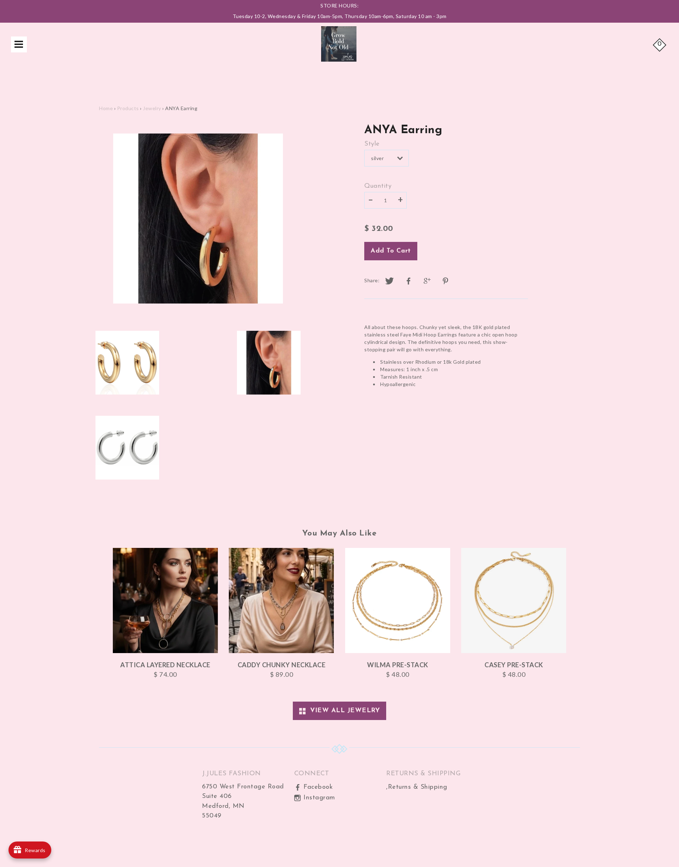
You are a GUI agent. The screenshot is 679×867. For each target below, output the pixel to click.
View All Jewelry (343, 710)
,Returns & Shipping (416, 787)
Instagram (318, 797)
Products (128, 108)
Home (106, 108)
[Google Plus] (427, 281)
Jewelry (152, 108)
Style (372, 144)
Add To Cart (391, 251)
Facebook (317, 787)
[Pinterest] (446, 281)
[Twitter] (389, 281)
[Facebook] (408, 281)
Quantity (377, 186)
